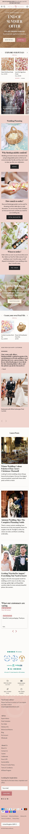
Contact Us (4, 751)
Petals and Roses (9, 828)
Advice (14, 166)
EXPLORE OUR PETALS (14, 53)
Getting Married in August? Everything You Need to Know (14, 574)
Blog (2, 732)
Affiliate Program (6, 770)
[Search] (5, 6)
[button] (13, 631)
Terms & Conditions (7, 767)
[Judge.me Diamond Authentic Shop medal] (7, 658)
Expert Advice (5, 718)
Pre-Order (14, 268)
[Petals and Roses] (15, 6)
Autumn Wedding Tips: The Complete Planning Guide (13, 521)
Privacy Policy (16, 818)
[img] (15, 608)
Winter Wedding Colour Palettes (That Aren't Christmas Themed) (11, 468)
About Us (4, 748)
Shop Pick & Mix (14, 301)
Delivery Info (5, 727)
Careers (3, 753)
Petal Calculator (14, 217)
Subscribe (6, 793)
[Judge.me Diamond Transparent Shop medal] (14, 658)
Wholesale (4, 738)
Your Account (4, 816)
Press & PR (4, 759)
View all (14, 55)
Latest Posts (14, 433)
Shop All (21, 40)
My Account (4, 735)
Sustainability (5, 762)
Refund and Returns (7, 729)
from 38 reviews (6, 610)
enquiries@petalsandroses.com (10, 707)
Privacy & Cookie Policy (8, 765)
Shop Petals (9, 40)
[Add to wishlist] (10, 60)
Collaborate (4, 756)
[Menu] (1, 6)
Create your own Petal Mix (14, 315)
